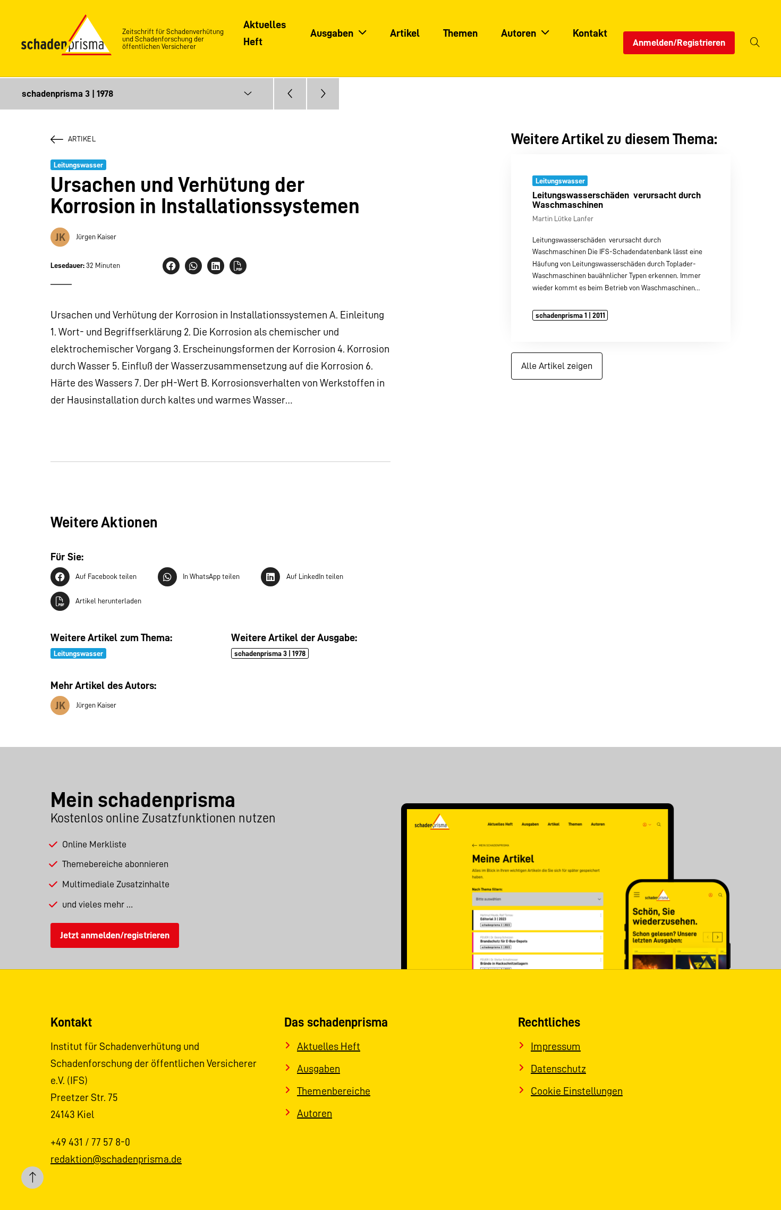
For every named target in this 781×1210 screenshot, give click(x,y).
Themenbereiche (333, 1091)
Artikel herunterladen (108, 600)
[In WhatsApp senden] (193, 265)
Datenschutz (558, 1068)
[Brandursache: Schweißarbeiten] (323, 94)
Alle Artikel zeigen (556, 366)
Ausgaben (318, 1068)
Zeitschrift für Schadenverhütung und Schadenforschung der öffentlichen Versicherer (173, 39)
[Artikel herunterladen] (238, 265)
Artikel (82, 138)
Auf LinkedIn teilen (314, 576)
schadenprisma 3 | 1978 (269, 653)
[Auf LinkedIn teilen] (215, 265)
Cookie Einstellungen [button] (577, 1091)
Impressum (556, 1046)
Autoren (314, 1113)
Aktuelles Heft (328, 1046)
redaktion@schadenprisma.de (116, 1159)
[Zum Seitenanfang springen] (32, 1177)
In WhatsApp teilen (211, 576)
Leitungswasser (78, 165)
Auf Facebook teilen (106, 576)
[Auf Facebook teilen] (171, 265)
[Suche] (755, 42)
